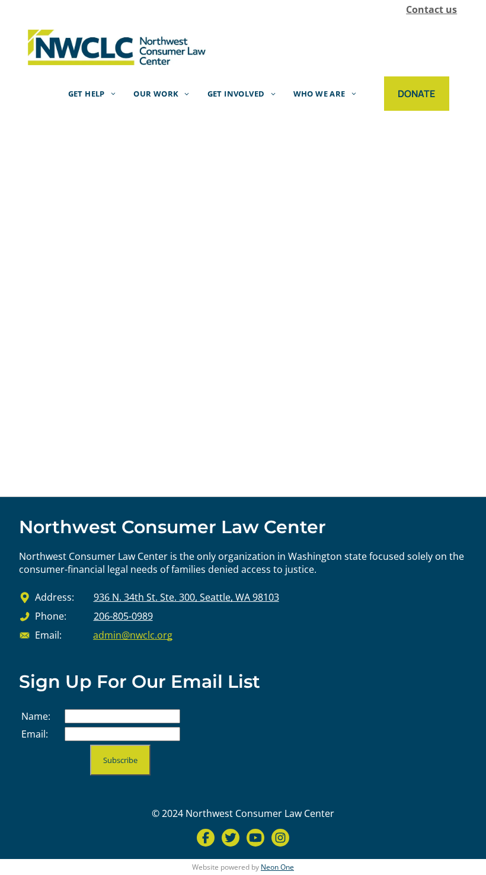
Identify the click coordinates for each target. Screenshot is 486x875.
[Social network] (206, 839)
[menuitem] (91, 93)
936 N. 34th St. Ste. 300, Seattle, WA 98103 (186, 597)
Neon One (277, 867)
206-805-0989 (123, 616)
